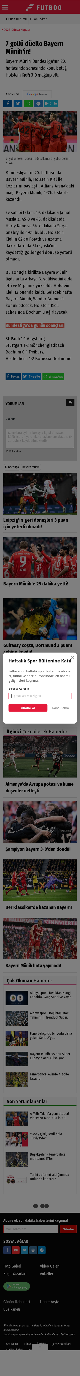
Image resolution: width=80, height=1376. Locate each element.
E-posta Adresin (18, 688)
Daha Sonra (60, 707)
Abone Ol (28, 707)
